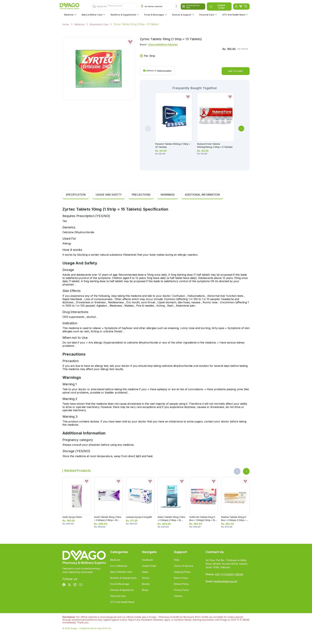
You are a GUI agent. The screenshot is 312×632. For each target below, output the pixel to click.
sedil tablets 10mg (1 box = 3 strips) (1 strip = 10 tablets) (107, 520)
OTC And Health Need (233, 14)
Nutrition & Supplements (123, 578)
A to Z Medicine (118, 565)
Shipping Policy (182, 571)
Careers (178, 596)
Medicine (68, 14)
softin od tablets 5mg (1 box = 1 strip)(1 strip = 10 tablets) (202, 520)
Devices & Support (181, 14)
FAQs (177, 559)
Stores (145, 578)
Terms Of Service (183, 565)
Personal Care (206, 14)
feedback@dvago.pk (225, 581)
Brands (146, 584)
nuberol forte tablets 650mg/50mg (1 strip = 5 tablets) (215, 145)
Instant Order (221, 6)
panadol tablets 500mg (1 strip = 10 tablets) (172, 145)
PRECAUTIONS (141, 194)
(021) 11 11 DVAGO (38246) (229, 574)
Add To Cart (235, 71)
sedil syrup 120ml (72, 517)
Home (65, 24)
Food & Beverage (119, 584)
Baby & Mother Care (92, 14)
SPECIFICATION (76, 194)
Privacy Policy (181, 590)
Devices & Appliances (122, 590)
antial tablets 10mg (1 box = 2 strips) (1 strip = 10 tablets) (171, 520)
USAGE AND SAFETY (109, 194)
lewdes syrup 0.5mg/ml (139, 517)
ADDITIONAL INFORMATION (202, 194)
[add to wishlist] (130, 42)
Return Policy (181, 578)
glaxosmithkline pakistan (163, 44)
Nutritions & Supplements (123, 14)
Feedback (147, 559)
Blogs (145, 590)
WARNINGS (168, 194)
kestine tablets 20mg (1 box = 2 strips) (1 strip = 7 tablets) (234, 520)
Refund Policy (181, 584)
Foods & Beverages (154, 14)
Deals (145, 571)
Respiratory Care (99, 24)
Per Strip (149, 55)
